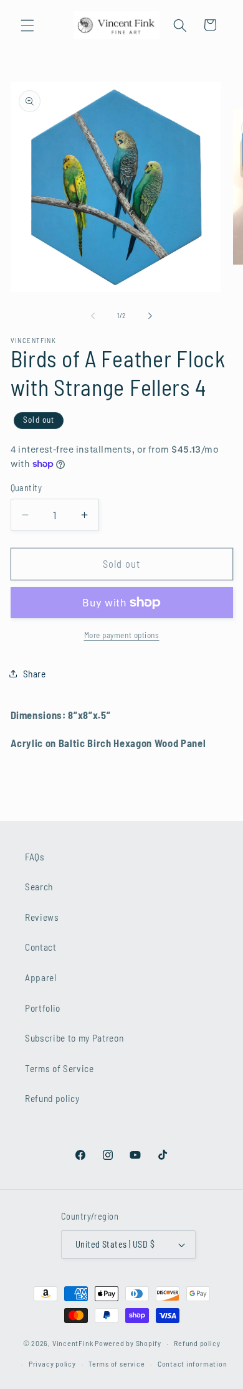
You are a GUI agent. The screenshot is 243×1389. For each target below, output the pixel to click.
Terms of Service (59, 1068)
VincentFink (72, 1343)
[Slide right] (150, 315)
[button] (27, 25)
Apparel (41, 977)
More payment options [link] (122, 635)
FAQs (35, 856)
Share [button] (34, 673)
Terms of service (116, 1363)
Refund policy (52, 1098)
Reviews (42, 917)
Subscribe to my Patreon (74, 1037)
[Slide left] (93, 315)
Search (39, 886)
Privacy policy (52, 1363)
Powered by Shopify (128, 1343)
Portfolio (42, 1008)
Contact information (192, 1363)
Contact (41, 947)
